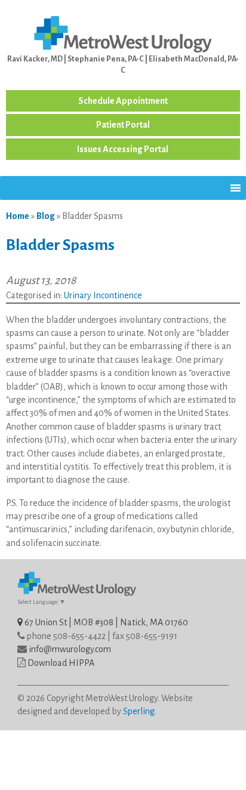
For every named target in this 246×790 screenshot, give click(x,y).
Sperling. (139, 711)
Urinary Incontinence (103, 295)
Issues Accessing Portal (122, 149)
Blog (45, 216)
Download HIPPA (60, 663)
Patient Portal (123, 124)
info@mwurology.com (70, 649)
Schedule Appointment (123, 101)
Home (17, 216)
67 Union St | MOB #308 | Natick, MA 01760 (105, 622)
